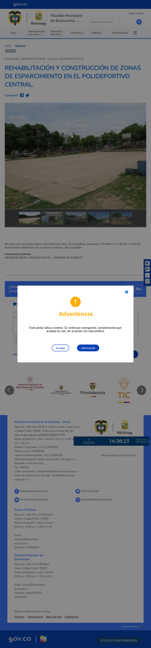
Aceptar (60, 348)
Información (88, 348)
